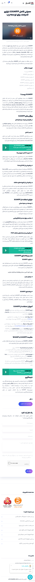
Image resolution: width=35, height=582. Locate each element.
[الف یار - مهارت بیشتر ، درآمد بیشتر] (29, 3)
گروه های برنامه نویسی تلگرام (26, 544)
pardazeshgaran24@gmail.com (23, 563)
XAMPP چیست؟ (28, 72)
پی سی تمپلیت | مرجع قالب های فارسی (24, 517)
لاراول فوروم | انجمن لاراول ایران (26, 530)
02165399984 (27, 560)
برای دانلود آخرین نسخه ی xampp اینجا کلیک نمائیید (20, 272)
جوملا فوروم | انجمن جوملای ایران (26, 535)
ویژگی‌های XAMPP (28, 75)
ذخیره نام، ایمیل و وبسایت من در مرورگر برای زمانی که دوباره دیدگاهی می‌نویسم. (16, 457)
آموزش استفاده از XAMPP (26, 83)
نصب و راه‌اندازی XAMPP (27, 80)
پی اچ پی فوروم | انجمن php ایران (26, 539)
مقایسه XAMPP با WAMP (26, 86)
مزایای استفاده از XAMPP (27, 77)
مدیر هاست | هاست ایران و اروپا (26, 526)
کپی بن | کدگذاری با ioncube (27, 521)
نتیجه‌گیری (30, 88)
